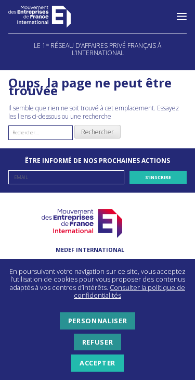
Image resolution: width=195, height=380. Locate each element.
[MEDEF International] (50, 16)
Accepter (97, 363)
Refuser (97, 342)
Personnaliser (97, 320)
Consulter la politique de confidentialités (129, 291)
